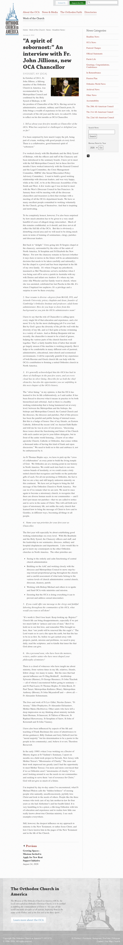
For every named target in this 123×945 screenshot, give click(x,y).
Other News (91, 95)
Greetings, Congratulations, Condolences (98, 66)
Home (25, 30)
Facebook (87, 938)
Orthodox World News (96, 84)
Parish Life (91, 59)
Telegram (116, 938)
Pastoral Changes (93, 48)
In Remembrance (93, 72)
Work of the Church (37, 30)
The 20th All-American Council (100, 106)
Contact (100, 941)
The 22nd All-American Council (100, 117)
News (48, 30)
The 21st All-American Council (99, 112)
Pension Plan (91, 78)
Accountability (92, 101)
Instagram (97, 938)
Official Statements (94, 53)
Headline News (58, 30)
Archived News (92, 89)
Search (117, 941)
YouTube (106, 938)
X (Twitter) (76, 938)
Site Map (109, 941)
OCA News (91, 42)
